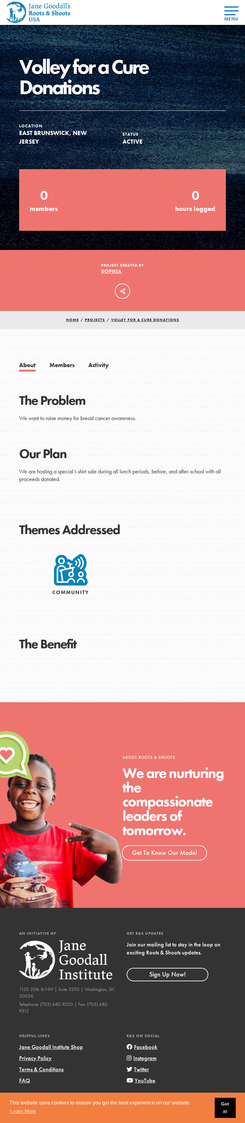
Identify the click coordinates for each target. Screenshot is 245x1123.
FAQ (24, 1080)
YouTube (145, 1080)
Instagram (145, 1058)
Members (62, 365)
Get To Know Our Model (164, 852)
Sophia (111, 271)
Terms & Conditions (41, 1069)
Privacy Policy (35, 1058)
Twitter (141, 1069)
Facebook (145, 1047)
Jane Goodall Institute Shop (51, 1047)
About (27, 365)
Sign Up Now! (167, 974)
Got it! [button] (225, 1107)
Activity (98, 365)
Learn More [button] (23, 1111)
